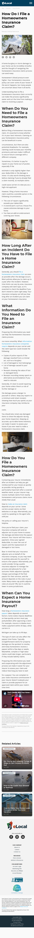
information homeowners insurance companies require (17, 343)
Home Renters (16, 8)
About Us (17, 847)
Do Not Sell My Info (17, 920)
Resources (17, 855)
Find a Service (17, 858)
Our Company (17, 845)
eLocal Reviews (17, 873)
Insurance (8, 8)
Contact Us (17, 852)
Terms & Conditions (17, 919)
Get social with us (17, 833)
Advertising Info (17, 868)
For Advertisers (17, 864)
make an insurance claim (17, 504)
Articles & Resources (17, 860)
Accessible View (17, 917)
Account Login (17, 866)
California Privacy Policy (17, 924)
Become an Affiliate (17, 871)
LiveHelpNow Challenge (17, 892)
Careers (17, 849)
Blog (3, 8)
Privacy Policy (17, 922)
